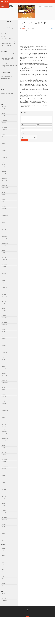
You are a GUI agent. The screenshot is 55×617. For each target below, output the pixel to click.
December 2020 (4, 264)
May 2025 (3, 141)
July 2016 (3, 387)
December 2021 (4, 236)
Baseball (3, 546)
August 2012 (4, 496)
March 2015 (4, 424)
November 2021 (4, 238)
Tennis (3, 585)
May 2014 (3, 447)
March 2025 (4, 145)
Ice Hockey (4, 564)
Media (3, 569)
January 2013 (4, 484)
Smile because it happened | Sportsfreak (9, 61)
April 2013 (3, 477)
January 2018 (4, 345)
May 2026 (3, 113)
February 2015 (4, 426)
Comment (22, 114)
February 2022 (4, 231)
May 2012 (3, 503)
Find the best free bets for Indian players (8, 93)
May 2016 (3, 391)
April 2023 (3, 199)
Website (22, 128)
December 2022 (4, 208)
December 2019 (4, 292)
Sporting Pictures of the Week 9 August (8, 43)
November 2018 (4, 322)
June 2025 (3, 138)
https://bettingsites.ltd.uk (5, 85)
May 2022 (3, 224)
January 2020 (4, 289)
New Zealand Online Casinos (6, 78)
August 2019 (4, 301)
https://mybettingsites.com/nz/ (6, 76)
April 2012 (3, 505)
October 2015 (4, 408)
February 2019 (4, 315)
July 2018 (3, 331)
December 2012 (4, 487)
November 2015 (4, 405)
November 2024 (4, 155)
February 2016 (4, 398)
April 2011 (3, 533)
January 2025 (4, 150)
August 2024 (4, 162)
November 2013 (4, 461)
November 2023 (4, 182)
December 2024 (4, 152)
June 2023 (3, 194)
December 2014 (4, 431)
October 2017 (4, 352)
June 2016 (3, 389)
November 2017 (4, 350)
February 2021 (4, 259)
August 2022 (4, 217)
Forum (2, 1)
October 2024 (4, 157)
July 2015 (3, 415)
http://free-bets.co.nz (4, 91)
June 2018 (3, 333)
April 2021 (3, 254)
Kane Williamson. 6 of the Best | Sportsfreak (9, 65)
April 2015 (3, 422)
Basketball (4, 548)
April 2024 (3, 171)
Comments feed (5, 600)
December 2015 (4, 403)
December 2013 (4, 459)
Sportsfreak (23, 28)
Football (3, 557)
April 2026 (3, 115)
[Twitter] (40, 6)
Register (2, 6)
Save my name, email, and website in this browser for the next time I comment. (34, 133)
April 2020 (3, 282)
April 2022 (3, 227)
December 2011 (4, 514)
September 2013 (5, 466)
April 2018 (3, 338)
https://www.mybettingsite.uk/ (6, 84)
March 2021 (4, 257)
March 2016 (4, 396)
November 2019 (4, 294)
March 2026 (4, 117)
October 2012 (4, 491)
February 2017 (4, 371)
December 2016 (4, 375)
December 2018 (4, 319)
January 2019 (4, 317)
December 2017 (4, 347)
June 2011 (3, 528)
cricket (3, 550)
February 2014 (4, 454)
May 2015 (3, 419)
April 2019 (3, 310)
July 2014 (3, 442)
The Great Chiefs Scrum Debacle (9, 68)
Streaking (4, 583)
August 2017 (4, 357)
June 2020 (3, 278)
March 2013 (4, 480)
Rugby (3, 580)
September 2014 (5, 438)
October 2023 (4, 185)
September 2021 (5, 243)
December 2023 (4, 180)
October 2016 (4, 380)
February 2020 (4, 287)
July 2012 (3, 498)
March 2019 (4, 312)
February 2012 (4, 510)
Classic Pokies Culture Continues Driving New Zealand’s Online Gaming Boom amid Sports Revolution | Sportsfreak (9, 57)
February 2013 (4, 482)
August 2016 (4, 384)
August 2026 (4, 106)
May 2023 (3, 196)
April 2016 (3, 394)
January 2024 (4, 178)
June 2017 (3, 361)
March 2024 (4, 173)
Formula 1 (4, 560)
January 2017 (4, 373)
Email (38, 124)
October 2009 (4, 538)
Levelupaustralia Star (6, 53)
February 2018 (4, 343)
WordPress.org (4, 602)
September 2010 (5, 535)
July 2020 (3, 275)
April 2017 (3, 366)
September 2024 (5, 159)
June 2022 (3, 222)
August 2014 (4, 440)
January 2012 (4, 512)
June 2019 (3, 306)
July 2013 (3, 470)
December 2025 (4, 124)
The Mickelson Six (14, 53)
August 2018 (4, 329)
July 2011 (3, 526)
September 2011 (5, 521)
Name (22, 124)
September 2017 (5, 354)
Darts (3, 553)
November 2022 (4, 210)
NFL (2, 571)
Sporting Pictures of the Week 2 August (8, 48)
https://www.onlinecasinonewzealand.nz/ (8, 74)
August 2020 (4, 273)
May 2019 (3, 308)
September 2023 (5, 187)
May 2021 (3, 252)
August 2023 (4, 189)
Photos (3, 576)
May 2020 (3, 280)
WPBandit (35, 614)
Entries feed (4, 598)
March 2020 (4, 285)
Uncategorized (4, 587)
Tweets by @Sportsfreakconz (6, 33)
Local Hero (5, 66)
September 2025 (5, 131)
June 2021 (3, 250)
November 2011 (4, 517)
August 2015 (4, 412)
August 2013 (4, 468)
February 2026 (4, 120)
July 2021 (3, 247)
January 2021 (4, 261)
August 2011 (4, 524)
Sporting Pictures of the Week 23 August (9, 38)
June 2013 (3, 473)
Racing (3, 578)
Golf (3, 562)
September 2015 (5, 410)
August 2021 (4, 245)
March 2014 (4, 452)
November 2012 (4, 489)
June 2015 (3, 417)
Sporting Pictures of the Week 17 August (9, 41)
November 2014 (4, 433)
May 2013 (3, 475)
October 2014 (4, 436)
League (3, 567)
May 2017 (3, 364)
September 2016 (5, 382)
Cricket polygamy (5, 63)
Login (2, 4)
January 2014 (4, 456)
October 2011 (4, 519)
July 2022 (3, 220)
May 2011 (3, 531)
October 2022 (4, 213)
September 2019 (5, 299)
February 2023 (4, 203)
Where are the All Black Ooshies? (7, 45)
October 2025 (4, 129)
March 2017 (4, 368)
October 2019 (4, 296)
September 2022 (5, 215)
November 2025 (4, 127)
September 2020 (5, 271)
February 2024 (4, 176)
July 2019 (3, 303)
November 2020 (4, 266)
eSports (3, 555)
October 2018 (4, 324)
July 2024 (3, 164)
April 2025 (3, 143)
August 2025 (4, 134)
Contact (6, 1)
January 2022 (4, 234)
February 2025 (4, 148)
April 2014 (3, 449)
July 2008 (3, 540)
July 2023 (3, 192)
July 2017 (3, 359)
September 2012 (5, 494)
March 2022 (4, 229)
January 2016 (4, 401)
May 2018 (3, 336)
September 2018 (5, 326)
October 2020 (4, 268)
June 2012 (3, 501)
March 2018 (4, 340)
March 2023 (4, 201)
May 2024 (3, 169)
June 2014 (3, 445)
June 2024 (3, 166)
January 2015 (4, 429)
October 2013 (4, 463)
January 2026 (4, 122)
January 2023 (4, 206)
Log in (3, 595)
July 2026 (3, 108)
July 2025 (3, 136)
